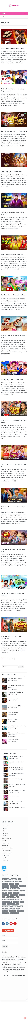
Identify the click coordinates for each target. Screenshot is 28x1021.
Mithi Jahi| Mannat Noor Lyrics (16, 779)
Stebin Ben (5, 910)
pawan (21, 901)
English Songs (5, 835)
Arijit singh (11, 881)
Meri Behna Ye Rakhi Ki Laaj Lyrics (17, 807)
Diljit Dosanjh (22, 886)
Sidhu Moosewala (6, 908)
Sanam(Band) (15, 906)
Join (4, 869)
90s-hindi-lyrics (6, 879)
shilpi (21, 906)
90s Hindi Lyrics (5, 826)
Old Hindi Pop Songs (6, 850)
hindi (23, 890)
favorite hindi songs (15, 888)
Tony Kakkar (20, 910)
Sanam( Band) (5, 860)
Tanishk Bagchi (12, 910)
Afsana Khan (13, 879)
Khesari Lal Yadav (10, 897)
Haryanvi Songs (5, 843)
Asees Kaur (5, 883)
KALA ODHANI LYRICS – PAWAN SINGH (12, 48)
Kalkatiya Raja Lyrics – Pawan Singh (12, 379)
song (18, 908)
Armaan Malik (18, 881)
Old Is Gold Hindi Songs (7, 853)
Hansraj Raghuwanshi (15, 890)
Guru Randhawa (6, 890)
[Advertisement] (14, 993)
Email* (3, 940)
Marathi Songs (5, 845)
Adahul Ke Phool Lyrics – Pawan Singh (12, 254)
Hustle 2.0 (5, 892)
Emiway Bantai (5, 888)
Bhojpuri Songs (5, 830)
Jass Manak (16, 892)
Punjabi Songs (5, 857)
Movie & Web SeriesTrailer (8, 899)
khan (3, 897)
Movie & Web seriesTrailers (8, 848)
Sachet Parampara (6, 906)
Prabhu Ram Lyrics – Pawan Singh (11, 171)
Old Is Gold (16, 901)
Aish (19, 879)
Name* (3, 935)
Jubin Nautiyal (5, 895)
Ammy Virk (5, 881)
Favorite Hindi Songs (6, 838)
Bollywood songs (5, 833)
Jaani (10, 892)
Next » (12, 658)
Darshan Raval (5, 886)
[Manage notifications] (25, 1018)
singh (13, 908)
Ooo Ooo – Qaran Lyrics (14, 796)
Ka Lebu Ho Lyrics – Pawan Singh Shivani (13, 295)
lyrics (17, 897)
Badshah (11, 883)
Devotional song (14, 886)
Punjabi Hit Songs (6, 855)
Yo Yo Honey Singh (14, 913)
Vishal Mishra (5, 913)
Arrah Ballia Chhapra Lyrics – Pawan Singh (14, 131)
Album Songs (5, 828)
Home (3, 16)
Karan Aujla (22, 895)
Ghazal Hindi (4, 840)
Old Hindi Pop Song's (7, 901)
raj (17, 904)
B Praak (16, 883)
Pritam (4, 904)
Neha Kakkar (18, 899)
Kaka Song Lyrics (14, 895)
